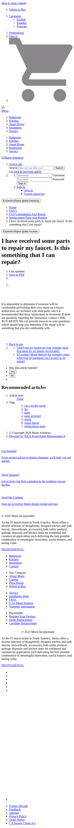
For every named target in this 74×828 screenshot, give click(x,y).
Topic (20, 398)
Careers (13, 579)
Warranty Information (22, 606)
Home (13, 207)
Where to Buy (17, 9)
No (12, 375)
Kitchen (14, 120)
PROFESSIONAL (13, 549)
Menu (5, 110)
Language (15, 16)
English (21, 19)
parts (27, 412)
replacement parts (34, 426)
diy (26, 409)
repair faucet (31, 422)
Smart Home (16, 124)
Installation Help (19, 596)
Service (13, 131)
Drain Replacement (20, 619)
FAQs (12, 599)
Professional (16, 32)
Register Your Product (22, 616)
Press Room (16, 583)
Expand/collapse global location (20, 231)
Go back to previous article (25, 171)
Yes (13, 371)
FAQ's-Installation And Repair (27, 214)
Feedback (15, 809)
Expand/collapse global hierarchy (21, 200)
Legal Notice (17, 819)
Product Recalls (18, 806)
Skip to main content (14, 3)
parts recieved (32, 416)
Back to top (16, 344)
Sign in (13, 36)
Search (13, 167)
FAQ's (13, 210)
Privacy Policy (18, 816)
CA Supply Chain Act (22, 823)
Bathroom (15, 117)
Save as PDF (17, 274)
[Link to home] (13, 157)
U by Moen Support (21, 603)
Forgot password (34, 193)
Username (59, 175)
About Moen (16, 576)
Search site (15, 164)
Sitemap (14, 812)
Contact (13, 566)
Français (22, 26)
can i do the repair (35, 405)
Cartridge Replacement (23, 623)
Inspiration (15, 127)
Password (58, 179)
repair (27, 419)
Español (21, 23)
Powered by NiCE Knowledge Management (37, 436)
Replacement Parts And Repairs (28, 217)
